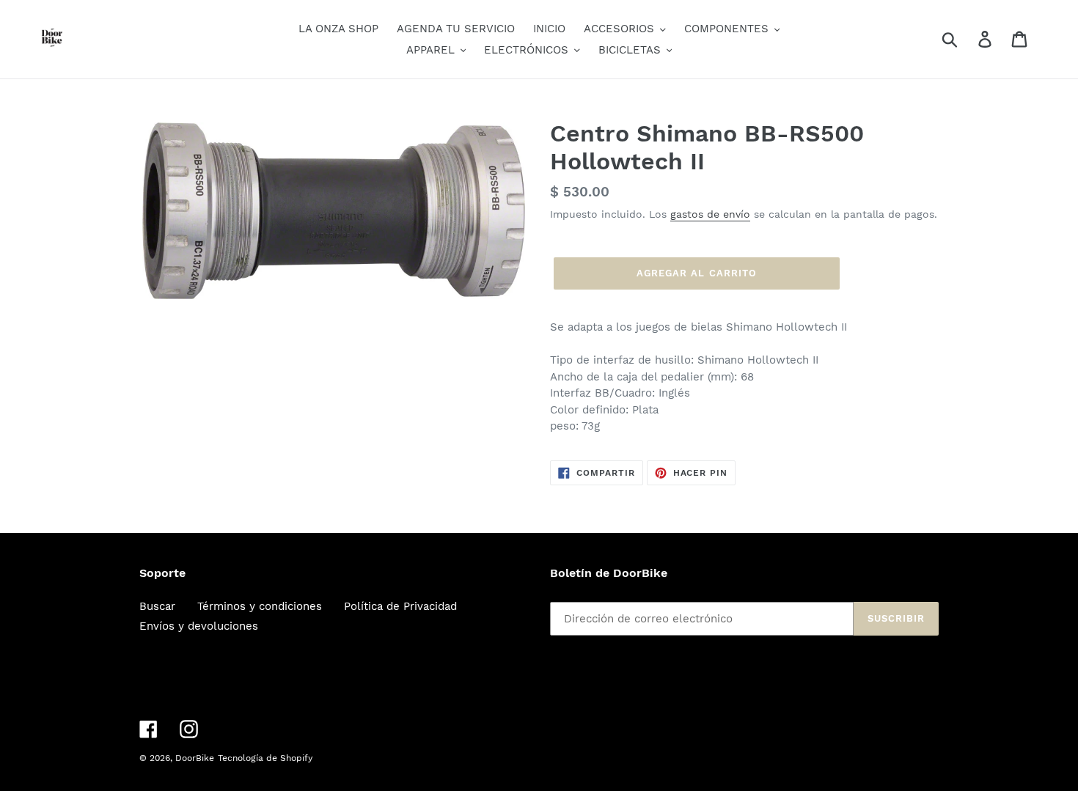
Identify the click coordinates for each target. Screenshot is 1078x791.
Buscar (157, 606)
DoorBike (194, 758)
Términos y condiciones (259, 606)
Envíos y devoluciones (198, 626)
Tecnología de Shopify (265, 758)
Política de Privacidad (400, 606)
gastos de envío (710, 214)
